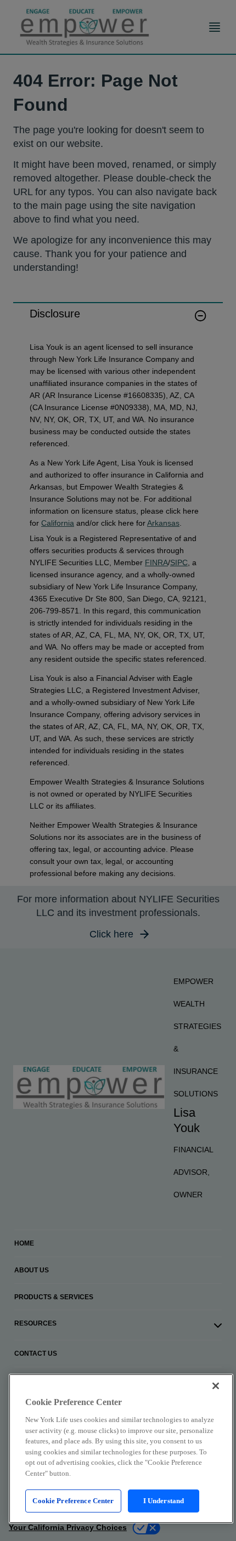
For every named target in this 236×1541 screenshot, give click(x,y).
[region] (121, 1448)
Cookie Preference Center (73, 1501)
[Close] (216, 1386)
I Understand (163, 1501)
